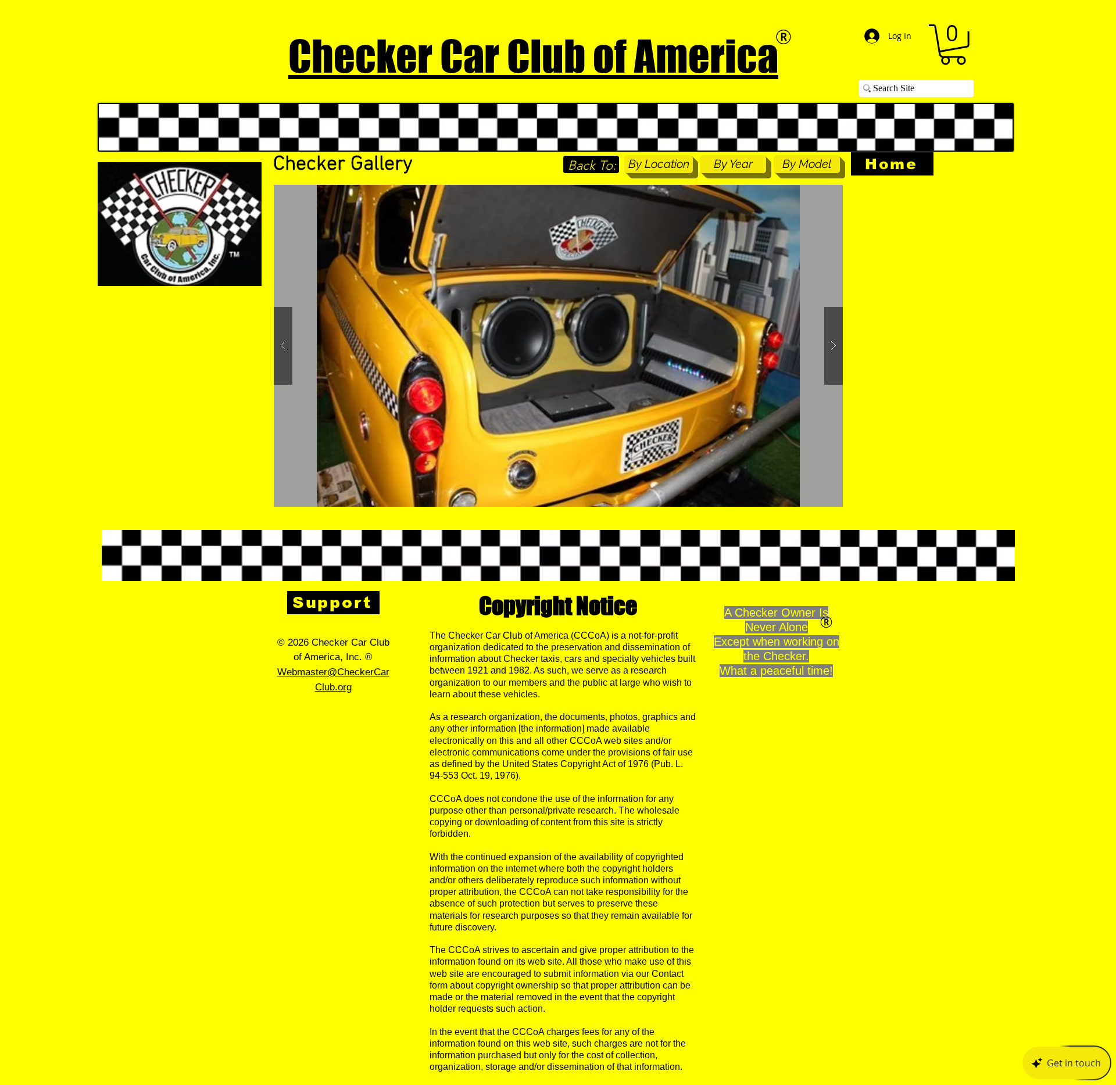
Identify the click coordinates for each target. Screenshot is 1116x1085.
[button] (953, 44)
